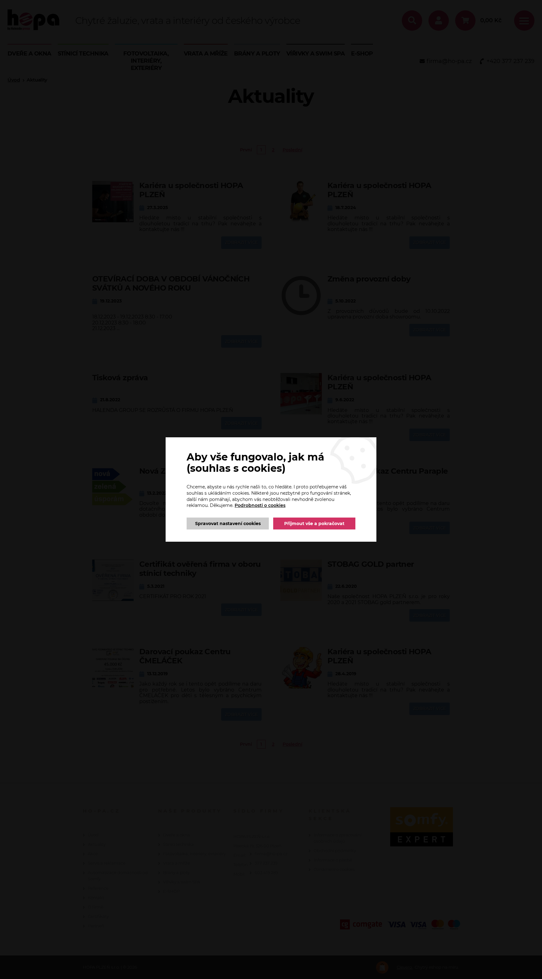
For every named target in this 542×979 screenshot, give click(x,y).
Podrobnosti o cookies (260, 505)
